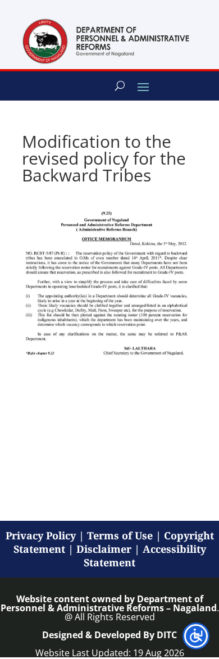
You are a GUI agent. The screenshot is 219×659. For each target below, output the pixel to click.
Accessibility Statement (145, 555)
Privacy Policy (41, 535)
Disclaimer (103, 549)
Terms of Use (120, 535)
